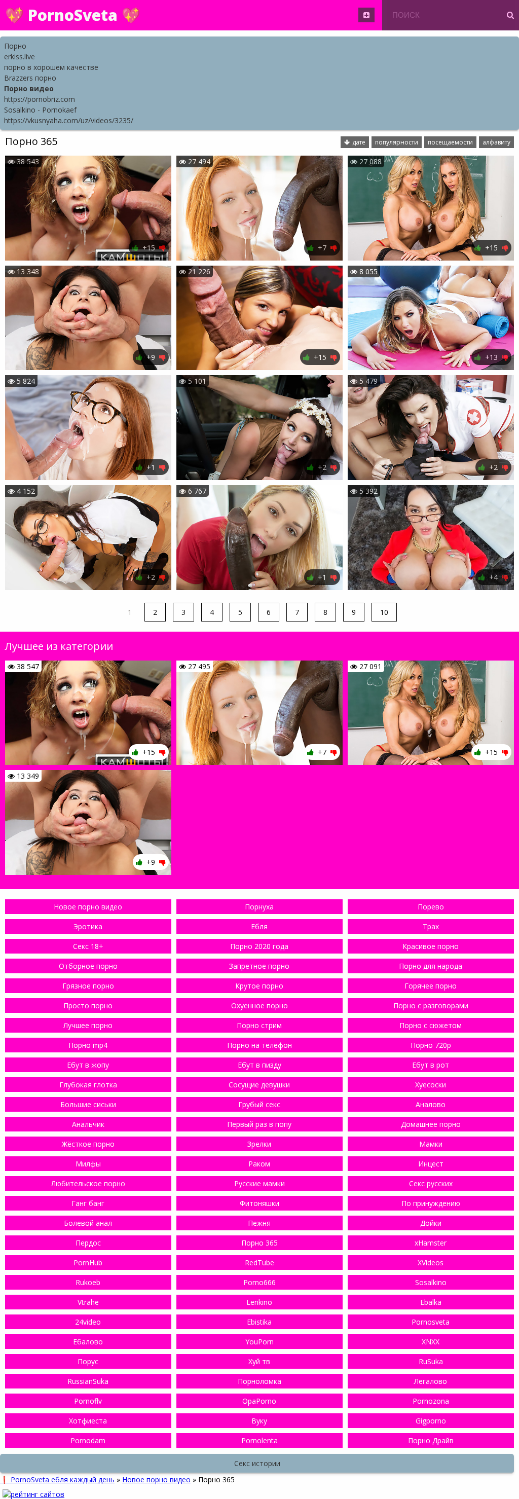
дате (358, 142)
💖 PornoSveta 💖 (72, 15)
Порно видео (29, 88)
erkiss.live (19, 56)
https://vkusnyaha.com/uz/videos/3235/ (68, 120)
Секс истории (257, 1463)
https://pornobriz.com (39, 99)
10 (384, 612)
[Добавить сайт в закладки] (366, 15)
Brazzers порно (30, 78)
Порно (15, 46)
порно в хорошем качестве (51, 67)
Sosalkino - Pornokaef (40, 110)
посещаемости (450, 142)
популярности (396, 142)
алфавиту (496, 142)
